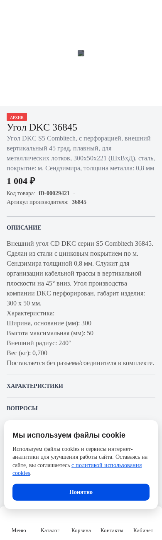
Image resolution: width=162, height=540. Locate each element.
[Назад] (11, 11)
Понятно (81, 492)
